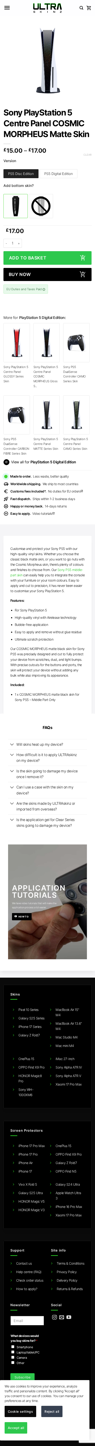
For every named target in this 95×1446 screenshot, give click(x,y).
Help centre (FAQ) (29, 1272)
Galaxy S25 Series (31, 1018)
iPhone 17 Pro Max (31, 1146)
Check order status (29, 1280)
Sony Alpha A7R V (68, 1076)
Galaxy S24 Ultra (68, 1184)
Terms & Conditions (70, 1263)
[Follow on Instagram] (54, 1317)
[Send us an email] (61, 1317)
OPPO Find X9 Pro (31, 1067)
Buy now (20, 274)
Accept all (16, 1428)
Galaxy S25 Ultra (30, 1193)
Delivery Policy (67, 1280)
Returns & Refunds (70, 1289)
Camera (22, 1357)
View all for (40, 462)
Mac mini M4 (65, 1046)
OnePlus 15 (26, 1059)
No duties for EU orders (46, 491)
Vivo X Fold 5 (27, 1184)
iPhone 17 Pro (28, 1154)
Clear (87, 154)
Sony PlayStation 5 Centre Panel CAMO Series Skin (75, 443)
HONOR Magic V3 (31, 1210)
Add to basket (27, 258)
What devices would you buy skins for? (25, 1338)
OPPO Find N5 (66, 1171)
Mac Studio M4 (67, 1037)
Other (20, 1363)
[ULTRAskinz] (47, 8)
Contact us (24, 1263)
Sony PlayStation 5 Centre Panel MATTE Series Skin (45, 443)
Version (9, 161)
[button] (6, 8)
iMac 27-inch (65, 1059)
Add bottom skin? (18, 186)
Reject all (52, 1411)
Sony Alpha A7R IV (69, 1067)
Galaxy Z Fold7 (29, 1035)
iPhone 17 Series (29, 1027)
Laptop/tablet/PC (28, 1352)
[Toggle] (12, 744)
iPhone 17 (25, 1171)
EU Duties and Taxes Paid (24, 289)
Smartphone (25, 1347)
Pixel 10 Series (28, 1010)
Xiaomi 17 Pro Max (69, 1084)
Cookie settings (20, 1411)
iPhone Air (25, 1163)
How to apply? (26, 1289)
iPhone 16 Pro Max (69, 1207)
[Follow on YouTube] (68, 1317)
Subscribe (23, 1377)
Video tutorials (32, 513)
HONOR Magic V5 (31, 1201)
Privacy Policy (67, 1272)
